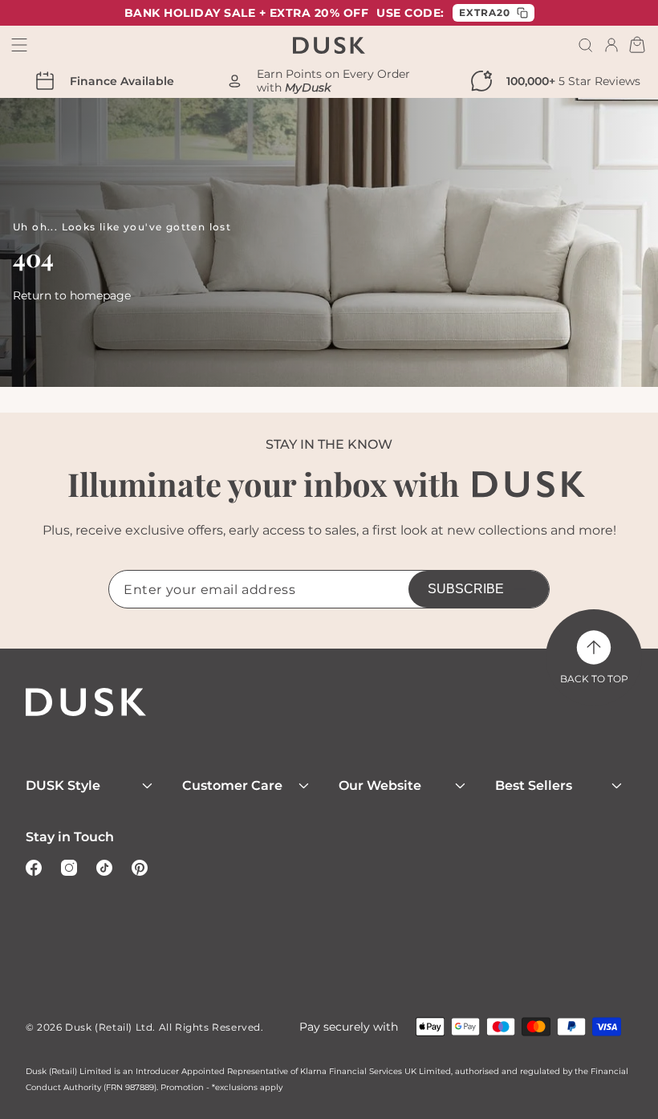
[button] (586, 45)
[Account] (611, 45)
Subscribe (466, 589)
